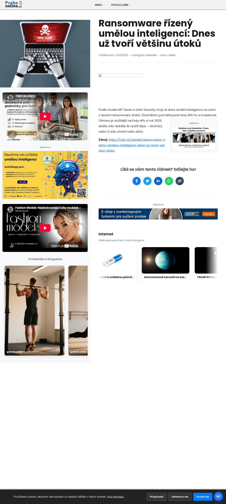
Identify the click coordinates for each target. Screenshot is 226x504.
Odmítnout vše (180, 496)
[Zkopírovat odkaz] (180, 181)
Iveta (172, 55)
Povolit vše (203, 496)
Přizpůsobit (156, 496)
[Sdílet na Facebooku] (137, 181)
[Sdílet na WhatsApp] (169, 181)
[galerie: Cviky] (34, 311)
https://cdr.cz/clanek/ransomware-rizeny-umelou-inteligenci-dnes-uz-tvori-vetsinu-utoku (132, 145)
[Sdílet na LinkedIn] (158, 181)
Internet (151, 55)
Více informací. (115, 496)
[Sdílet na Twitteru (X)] (147, 181)
